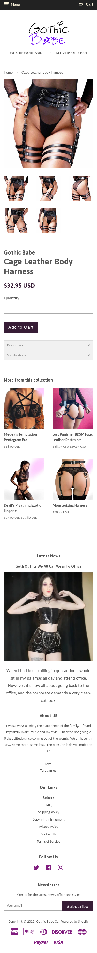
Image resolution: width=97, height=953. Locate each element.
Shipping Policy (48, 812)
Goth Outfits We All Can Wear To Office (48, 566)
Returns (48, 798)
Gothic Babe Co (47, 922)
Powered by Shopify (74, 922)
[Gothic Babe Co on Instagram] (60, 869)
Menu (15, 5)
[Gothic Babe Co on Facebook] (48, 869)
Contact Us (48, 834)
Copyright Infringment (49, 820)
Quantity (11, 298)
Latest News (49, 556)
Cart (89, 4)
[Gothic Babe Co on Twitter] (36, 869)
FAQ (48, 805)
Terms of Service (48, 842)
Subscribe (77, 906)
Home (8, 72)
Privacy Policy (48, 827)
